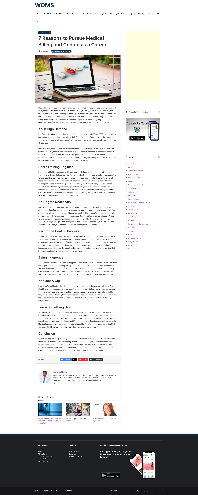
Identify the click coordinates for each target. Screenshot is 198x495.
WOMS (69, 491)
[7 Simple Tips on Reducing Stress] (78, 409)
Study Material (133, 242)
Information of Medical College (139, 203)
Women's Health (134, 249)
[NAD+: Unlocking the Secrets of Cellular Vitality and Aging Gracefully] (50, 409)
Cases (130, 167)
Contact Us (108, 14)
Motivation (131, 220)
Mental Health (133, 217)
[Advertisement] (143, 65)
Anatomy (131, 163)
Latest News (132, 206)
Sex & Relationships (135, 238)
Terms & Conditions (45, 456)
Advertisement (43, 461)
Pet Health (131, 231)
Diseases (131, 181)
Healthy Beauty (133, 199)
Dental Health (133, 174)
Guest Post (42, 459)
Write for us (123, 14)
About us (41, 451)
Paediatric (131, 227)
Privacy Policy (42, 454)
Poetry (130, 235)
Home (39, 14)
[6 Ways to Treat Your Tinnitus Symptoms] (105, 409)
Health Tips (132, 195)
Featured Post (45, 33)
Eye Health (132, 188)
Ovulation (72, 454)
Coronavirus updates (135, 171)
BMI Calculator (74, 451)
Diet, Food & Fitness (135, 178)
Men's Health (132, 213)
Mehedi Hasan (60, 372)
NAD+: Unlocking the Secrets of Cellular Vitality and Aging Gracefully (49, 421)
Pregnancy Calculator (76, 456)
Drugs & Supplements (136, 185)
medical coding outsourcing (63, 274)
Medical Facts (133, 210)
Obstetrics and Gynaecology (138, 224)
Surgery (130, 245)
